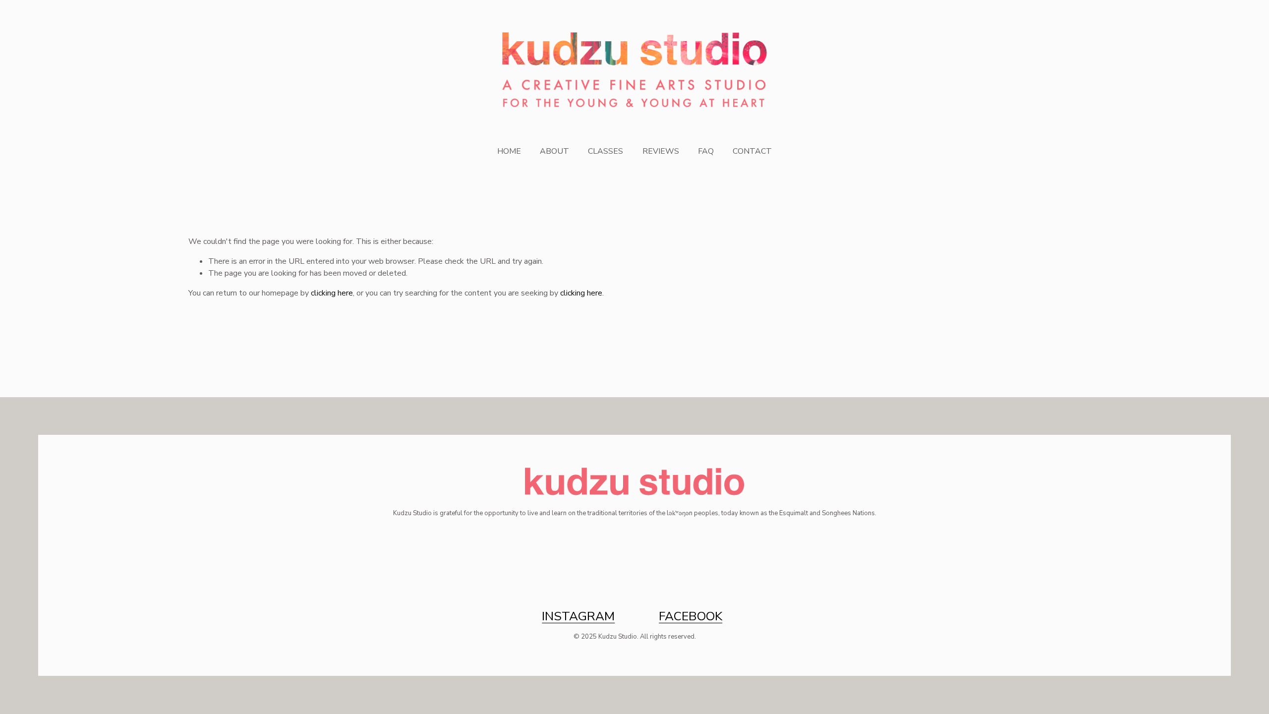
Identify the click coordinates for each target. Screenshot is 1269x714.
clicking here (332, 293)
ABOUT (554, 151)
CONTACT (752, 151)
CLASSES (605, 151)
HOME (509, 151)
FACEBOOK (690, 616)
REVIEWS (660, 151)
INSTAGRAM (578, 616)
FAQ (706, 151)
